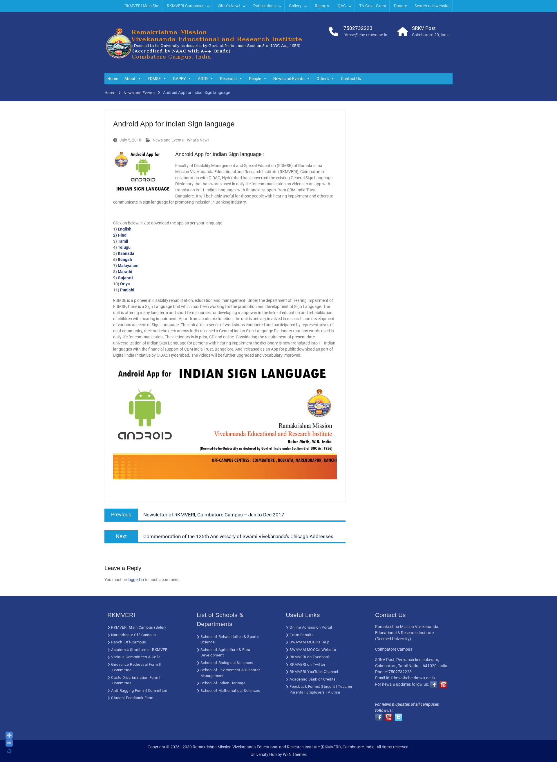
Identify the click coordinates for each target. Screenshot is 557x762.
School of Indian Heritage (223, 683)
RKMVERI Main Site (141, 5)
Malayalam (128, 265)
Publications (264, 5)
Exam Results (302, 635)
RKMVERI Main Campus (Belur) (138, 627)
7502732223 (357, 28)
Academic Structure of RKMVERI (140, 649)
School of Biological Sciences (227, 663)
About (129, 78)
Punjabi (127, 290)
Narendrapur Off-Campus (133, 635)
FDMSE (154, 78)
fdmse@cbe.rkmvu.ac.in (365, 34)
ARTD (203, 78)
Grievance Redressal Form (134, 664)
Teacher (345, 686)
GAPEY (179, 78)
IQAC (341, 5)
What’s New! (229, 5)
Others (323, 78)
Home (112, 78)
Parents (296, 692)
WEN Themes (295, 754)
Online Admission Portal (311, 627)
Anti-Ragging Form (127, 690)
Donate (400, 5)
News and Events (288, 78)
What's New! (198, 140)
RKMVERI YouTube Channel (314, 672)
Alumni (334, 692)
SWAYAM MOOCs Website (313, 649)
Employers (315, 692)
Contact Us (351, 78)
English (124, 229)
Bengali (125, 259)
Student (328, 686)
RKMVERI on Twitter (307, 664)
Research (228, 78)
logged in (136, 579)
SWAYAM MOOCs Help (310, 642)
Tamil (123, 241)
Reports (322, 5)
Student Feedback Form (132, 698)
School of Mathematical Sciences (230, 690)
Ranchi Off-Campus (128, 642)
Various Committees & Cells (135, 657)
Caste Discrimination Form (134, 677)
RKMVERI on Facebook (310, 657)
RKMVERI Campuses (185, 5)
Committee (122, 670)
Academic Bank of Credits (313, 679)
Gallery (295, 5)
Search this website (432, 5)
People (255, 78)
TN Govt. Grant (372, 5)
